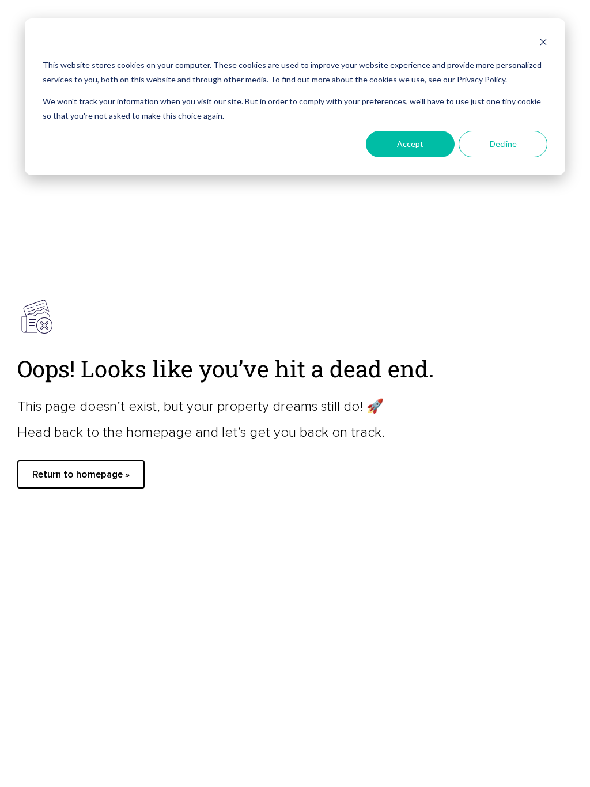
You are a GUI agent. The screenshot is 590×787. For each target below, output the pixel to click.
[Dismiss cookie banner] (543, 43)
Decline (503, 144)
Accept (410, 144)
